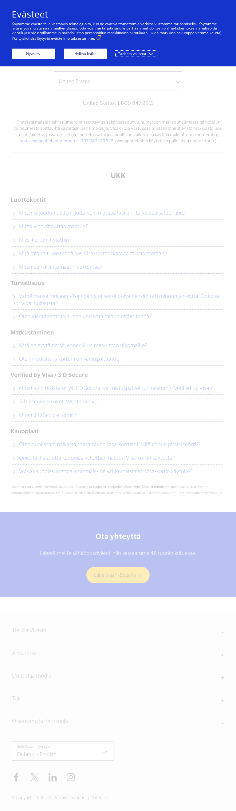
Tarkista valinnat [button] (132, 53)
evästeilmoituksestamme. (73, 38)
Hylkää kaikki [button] (85, 53)
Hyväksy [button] (33, 53)
